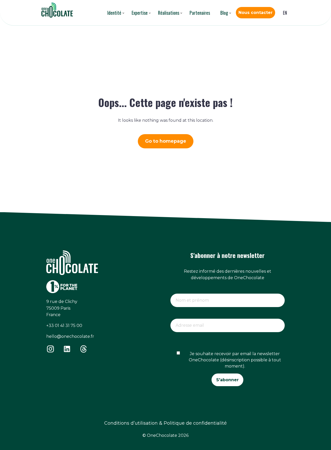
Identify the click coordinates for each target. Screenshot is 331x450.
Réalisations (168, 12)
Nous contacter (255, 12)
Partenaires (200, 12)
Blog (224, 12)
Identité (114, 12)
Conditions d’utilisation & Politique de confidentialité (165, 423)
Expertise (140, 12)
